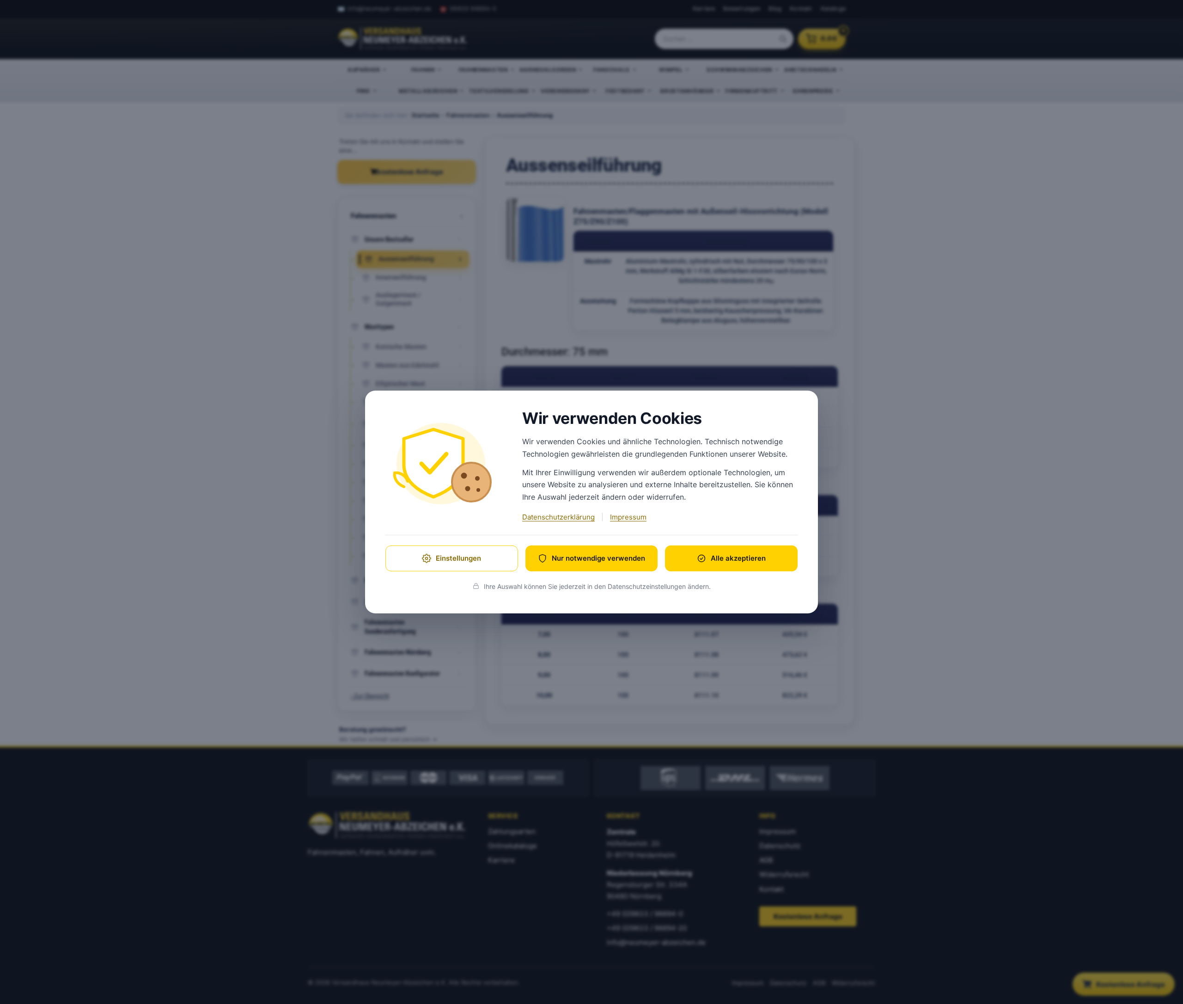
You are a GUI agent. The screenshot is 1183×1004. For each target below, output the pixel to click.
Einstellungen (458, 558)
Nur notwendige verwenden (598, 558)
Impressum (628, 517)
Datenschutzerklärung (558, 517)
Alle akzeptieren (738, 558)
